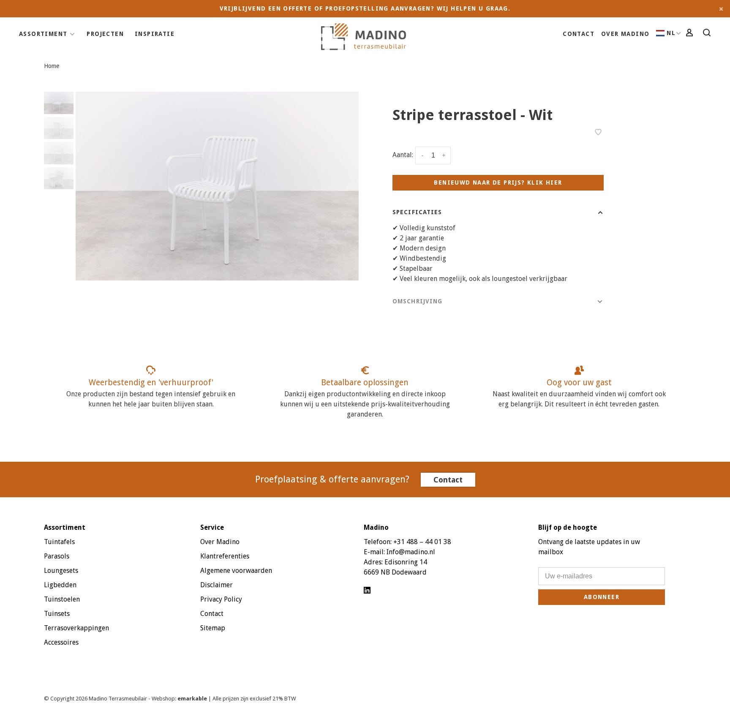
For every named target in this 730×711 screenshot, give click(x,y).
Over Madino (625, 33)
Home (51, 66)
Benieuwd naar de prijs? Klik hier (498, 182)
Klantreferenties (224, 556)
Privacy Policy (221, 599)
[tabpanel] (217, 186)
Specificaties (417, 212)
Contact (578, 33)
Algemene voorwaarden (236, 571)
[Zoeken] (708, 33)
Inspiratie (154, 33)
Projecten (105, 33)
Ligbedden (60, 585)
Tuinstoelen (62, 599)
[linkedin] (367, 591)
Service (212, 527)
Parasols (56, 556)
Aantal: (402, 155)
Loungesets (61, 571)
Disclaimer (216, 585)
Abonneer (601, 597)
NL (671, 33)
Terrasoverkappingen (76, 628)
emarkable (192, 698)
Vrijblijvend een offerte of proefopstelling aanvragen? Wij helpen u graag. (365, 8)
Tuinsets (57, 614)
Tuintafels (59, 542)
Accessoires (61, 642)
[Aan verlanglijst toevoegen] (598, 133)
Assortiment (43, 33)
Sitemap (212, 628)
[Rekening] (691, 33)
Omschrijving (417, 301)
